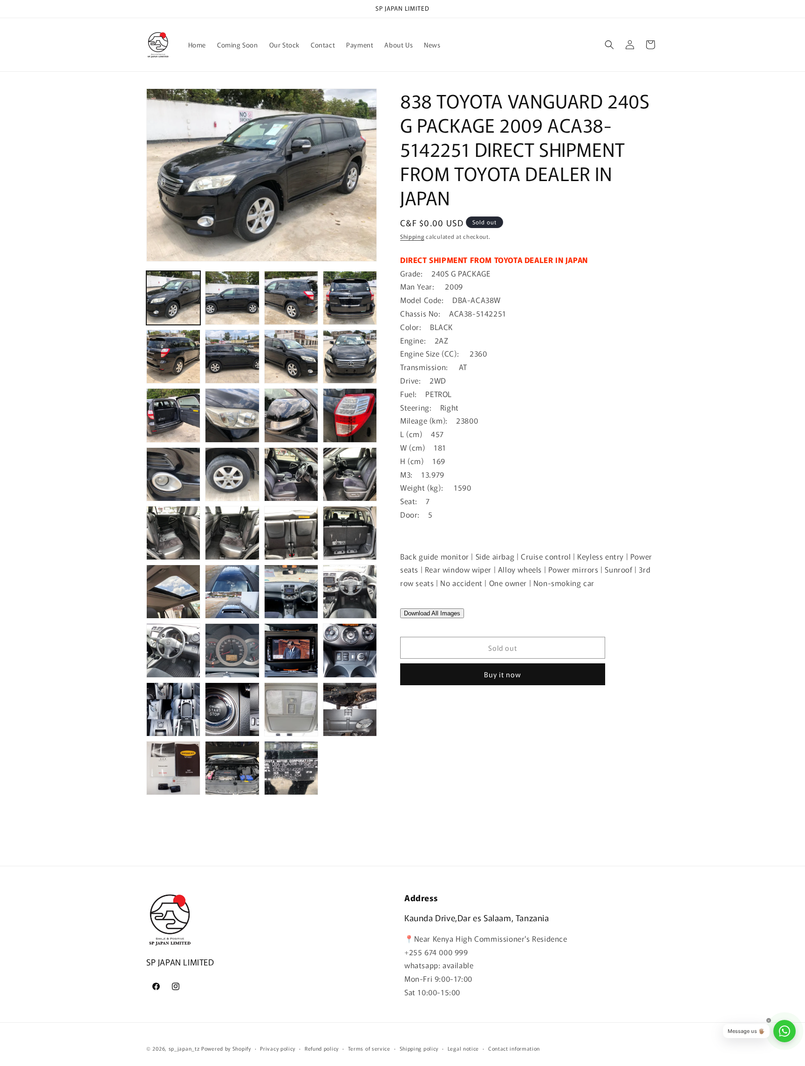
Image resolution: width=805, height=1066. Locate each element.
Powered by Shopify (226, 1048)
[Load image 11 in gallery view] (291, 415)
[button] (609, 44)
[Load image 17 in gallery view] (173, 533)
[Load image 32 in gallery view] (350, 709)
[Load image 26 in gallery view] (232, 650)
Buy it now (502, 674)
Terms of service (369, 1048)
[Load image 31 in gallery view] (291, 709)
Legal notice (463, 1048)
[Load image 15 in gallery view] (291, 474)
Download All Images (432, 613)
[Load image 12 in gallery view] (350, 415)
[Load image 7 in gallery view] (291, 357)
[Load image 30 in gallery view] (232, 709)
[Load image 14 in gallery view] (232, 474)
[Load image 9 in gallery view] (173, 415)
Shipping (412, 236)
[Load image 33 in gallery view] (173, 768)
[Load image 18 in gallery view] (232, 533)
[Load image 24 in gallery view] (350, 592)
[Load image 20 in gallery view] (350, 533)
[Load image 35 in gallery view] (291, 768)
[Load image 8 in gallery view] (350, 357)
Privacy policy (277, 1048)
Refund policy (322, 1048)
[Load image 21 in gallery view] (173, 592)
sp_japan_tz (184, 1048)
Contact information (514, 1048)
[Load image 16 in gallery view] (350, 474)
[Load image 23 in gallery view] (291, 592)
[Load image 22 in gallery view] (232, 592)
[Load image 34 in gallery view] (232, 768)
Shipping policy (419, 1048)
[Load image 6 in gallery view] (232, 357)
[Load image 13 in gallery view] (173, 474)
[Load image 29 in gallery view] (173, 709)
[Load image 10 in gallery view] (232, 415)
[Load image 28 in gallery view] (350, 650)
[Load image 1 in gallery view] (173, 298)
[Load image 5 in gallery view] (173, 357)
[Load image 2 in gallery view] (232, 298)
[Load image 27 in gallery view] (291, 650)
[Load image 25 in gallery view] (173, 650)
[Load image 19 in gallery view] (291, 533)
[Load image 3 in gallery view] (291, 298)
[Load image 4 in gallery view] (350, 298)
